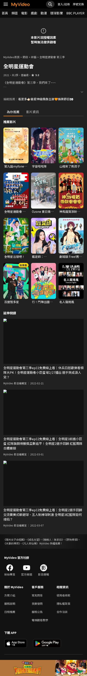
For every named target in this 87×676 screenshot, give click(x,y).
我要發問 (37, 604)
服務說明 (9, 604)
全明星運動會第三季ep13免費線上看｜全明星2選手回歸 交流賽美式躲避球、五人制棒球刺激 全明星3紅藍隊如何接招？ (42, 514)
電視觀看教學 (40, 620)
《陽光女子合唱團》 (14, 539)
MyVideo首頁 (11, 57)
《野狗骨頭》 (71, 539)
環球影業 (56, 13)
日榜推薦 (9, 612)
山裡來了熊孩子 (69, 166)
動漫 (44, 13)
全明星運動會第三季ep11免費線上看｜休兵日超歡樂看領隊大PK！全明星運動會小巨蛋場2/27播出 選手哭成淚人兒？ (43, 372)
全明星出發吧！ (14, 256)
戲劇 (34, 13)
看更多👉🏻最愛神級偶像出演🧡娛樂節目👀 (45, 99)
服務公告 (37, 612)
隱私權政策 (63, 604)
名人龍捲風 (66, 302)
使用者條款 (63, 595)
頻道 (14, 13)
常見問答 (37, 595)
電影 (24, 13)
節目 (25, 57)
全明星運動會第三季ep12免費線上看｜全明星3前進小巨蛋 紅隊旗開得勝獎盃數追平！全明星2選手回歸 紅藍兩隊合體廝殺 (42, 443)
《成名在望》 (33, 539)
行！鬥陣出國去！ (41, 302)
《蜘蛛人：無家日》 (53, 539)
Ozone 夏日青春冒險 (43, 211)
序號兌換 (78, 4)
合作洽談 (62, 612)
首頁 (5, 13)
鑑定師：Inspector (39, 256)
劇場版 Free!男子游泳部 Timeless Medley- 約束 (70, 256)
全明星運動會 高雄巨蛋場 (15, 211)
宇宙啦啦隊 (39, 166)
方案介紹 (9, 595)
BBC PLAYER (75, 13)
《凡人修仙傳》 (30, 543)
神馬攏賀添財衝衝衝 (69, 211)
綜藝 (34, 57)
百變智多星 (11, 302)
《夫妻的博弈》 (11, 543)
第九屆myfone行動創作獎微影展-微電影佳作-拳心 (15, 166)
